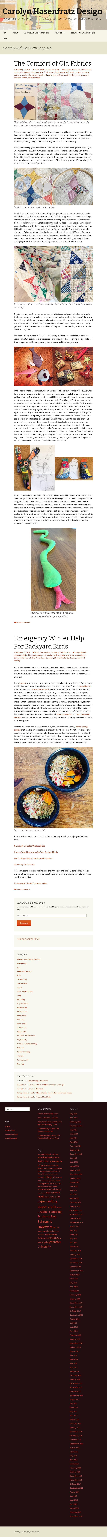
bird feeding (48, 655)
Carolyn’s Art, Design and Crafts (36, 33)
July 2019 (73, 1323)
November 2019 (76, 1307)
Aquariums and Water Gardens (28, 959)
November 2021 (76, 1214)
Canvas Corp (49, 1171)
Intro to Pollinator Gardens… (49, 1118)
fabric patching (37, 72)
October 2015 (75, 1484)
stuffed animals (34, 77)
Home (5, 33)
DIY (53, 1177)
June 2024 (74, 1134)
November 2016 (76, 1435)
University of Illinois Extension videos (30, 883)
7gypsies (43, 1165)
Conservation (45, 652)
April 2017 (74, 1415)
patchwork (43, 75)
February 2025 (75, 1122)
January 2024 (75, 1150)
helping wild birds (67, 655)
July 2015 (73, 1496)
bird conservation (35, 655)
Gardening (55, 652)
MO (58, 1196)
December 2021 (76, 1210)
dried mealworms (64, 714)
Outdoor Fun (65, 652)
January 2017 (75, 1427)
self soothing (70, 75)
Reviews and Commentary (27, 1044)
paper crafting (47, 1201)
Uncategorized (22, 1060)
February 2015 (75, 1512)
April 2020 (74, 1287)
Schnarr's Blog (47, 1216)
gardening (52, 1181)
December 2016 (76, 1431)
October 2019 (75, 1311)
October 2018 (75, 1347)
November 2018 (76, 1343)
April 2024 (74, 1142)
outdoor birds (80, 655)
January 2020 (75, 1299)
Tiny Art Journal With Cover (48, 1114)
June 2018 (74, 1359)
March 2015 (74, 1508)
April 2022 (74, 1194)
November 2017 (76, 1387)
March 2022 (74, 1198)
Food (19, 995)
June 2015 (74, 1500)
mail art (58, 1183)
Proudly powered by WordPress (26, 1532)
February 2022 (75, 1202)
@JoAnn (40, 1168)
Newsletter (59, 33)
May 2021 (73, 1238)
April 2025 (74, 1118)
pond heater (85, 686)
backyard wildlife (20, 655)
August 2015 (74, 1492)
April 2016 (74, 1460)
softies (24, 77)
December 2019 (76, 1303)
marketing (49, 1186)
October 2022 (75, 1178)
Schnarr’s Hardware (40, 689)
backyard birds (80, 652)
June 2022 (74, 1186)
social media (48, 1231)
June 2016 (74, 1452)
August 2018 (74, 1351)
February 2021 (75, 1250)
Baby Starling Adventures (38, 1081)
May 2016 (73, 1456)
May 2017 (73, 1411)
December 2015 (76, 1476)
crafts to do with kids (22, 72)
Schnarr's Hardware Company (41, 658)
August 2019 (74, 1319)
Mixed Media (21, 1023)
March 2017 (74, 1419)
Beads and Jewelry (24, 971)
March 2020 (74, 1291)
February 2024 (75, 1146)
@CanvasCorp (53, 1165)
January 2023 (75, 1170)
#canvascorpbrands (44, 1154)
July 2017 (73, 1403)
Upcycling (55, 69)
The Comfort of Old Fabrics (52, 63)
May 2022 (73, 1190)
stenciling (52, 1237)
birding (56, 655)
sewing (79, 75)
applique (67, 69)
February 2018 (75, 1375)
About (15, 33)
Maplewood (42, 1186)
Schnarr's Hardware (21, 658)
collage (48, 1177)
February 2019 (75, 1335)
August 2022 (74, 1182)
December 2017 (76, 1383)
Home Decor (21, 1015)
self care (60, 75)
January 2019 (75, 1339)
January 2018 (75, 1379)
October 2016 (75, 1439)
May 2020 (73, 1283)
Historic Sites (22, 1007)
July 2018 (73, 1355)
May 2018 (73, 1363)
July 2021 (73, 1230)
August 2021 (74, 1226)
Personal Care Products (26, 1036)
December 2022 (76, 1174)
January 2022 (75, 1206)
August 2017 (74, 1399)
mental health (42, 1193)
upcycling (45, 1242)
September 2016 (76, 1444)
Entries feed (10, 1130)
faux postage (45, 1181)
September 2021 (76, 1222)
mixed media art (50, 1197)
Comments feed (11, 1134)
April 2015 (74, 1504)
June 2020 (74, 1279)
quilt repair (52, 75)
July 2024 (73, 1130)
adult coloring (48, 1168)
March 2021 (74, 1246)
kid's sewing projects (74, 72)
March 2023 (74, 1166)
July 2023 (73, 1158)
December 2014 (76, 1516)
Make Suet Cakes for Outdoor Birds (29, 845)
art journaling (58, 1168)
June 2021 (74, 1234)
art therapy (76, 69)
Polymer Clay (22, 1040)
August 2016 (74, 1448)
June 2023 (74, 1162)
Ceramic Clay (22, 979)
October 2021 (75, 1218)
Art (18, 967)
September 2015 (76, 1488)
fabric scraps (49, 72)
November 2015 (76, 1480)
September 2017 (76, 1395)
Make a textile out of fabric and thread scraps (46, 1085)
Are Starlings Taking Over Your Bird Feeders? (33, 858)
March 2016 (74, 1464)
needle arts (26, 75)
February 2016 (75, 1468)
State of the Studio (36, 1089)
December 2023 (76, 1154)
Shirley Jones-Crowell (25, 1093)
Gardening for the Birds (24, 864)
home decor (49, 1183)
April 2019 (74, 1331)
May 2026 (73, 1114)
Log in (7, 1126)
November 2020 (76, 1262)
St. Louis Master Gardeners (64, 658)
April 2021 (74, 1242)
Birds (37, 652)
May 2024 (73, 1138)
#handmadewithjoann (48, 1157)
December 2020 (76, 1258)
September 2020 (76, 1270)
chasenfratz (21, 1085)
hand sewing (60, 72)
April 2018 (74, 1367)
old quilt (35, 75)
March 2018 (74, 1371)
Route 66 (20, 1048)
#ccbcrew (55, 1154)
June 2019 (74, 1327)
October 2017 (75, 1391)
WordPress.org (11, 1138)
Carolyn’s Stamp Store (28, 938)
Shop (5, 38)
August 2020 (74, 1274)
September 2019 (76, 1315)
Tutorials (20, 1056)
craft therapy (86, 69)
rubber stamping (51, 1212)
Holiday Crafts (22, 1011)
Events (19, 987)
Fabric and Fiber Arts (43, 69)
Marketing (21, 1019)
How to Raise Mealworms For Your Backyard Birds (36, 852)
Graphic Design (22, 1003)
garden (22, 683)
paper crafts (47, 1206)
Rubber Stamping (23, 1052)
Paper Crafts (21, 1032)
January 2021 (75, 1254)
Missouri (49, 1193)
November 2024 (76, 1126)
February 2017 (75, 1423)
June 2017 (74, 1407)
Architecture (21, 963)
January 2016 (75, 1472)
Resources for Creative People (82, 33)
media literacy (56, 1189)
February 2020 (75, 1295)
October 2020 (75, 1266)
